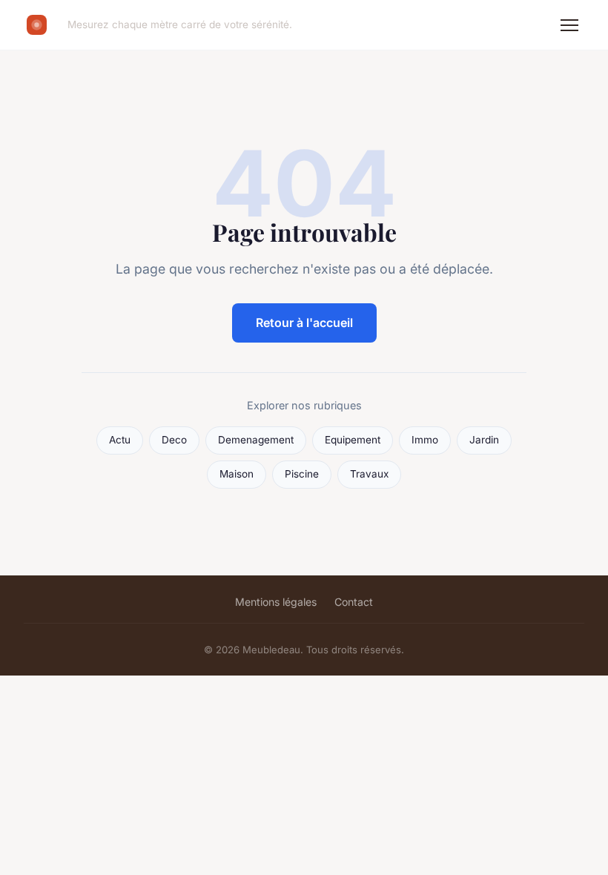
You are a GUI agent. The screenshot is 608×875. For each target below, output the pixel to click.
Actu (119, 440)
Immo (425, 440)
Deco (174, 440)
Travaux (369, 474)
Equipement (352, 440)
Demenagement (256, 440)
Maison (236, 474)
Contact (353, 601)
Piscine (302, 474)
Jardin (484, 440)
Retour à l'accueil (304, 322)
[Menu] (569, 25)
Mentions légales (276, 601)
